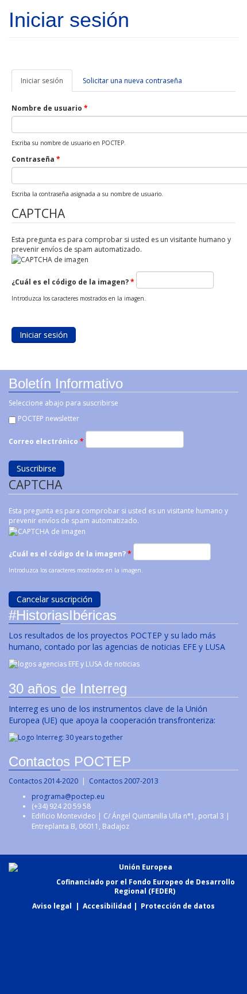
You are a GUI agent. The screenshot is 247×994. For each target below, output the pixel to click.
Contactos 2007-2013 (124, 781)
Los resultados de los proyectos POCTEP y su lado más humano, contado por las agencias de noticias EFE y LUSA (117, 641)
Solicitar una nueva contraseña (132, 80)
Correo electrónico (46, 441)
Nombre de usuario (49, 108)
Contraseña (35, 159)
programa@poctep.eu (68, 796)
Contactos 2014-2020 (43, 781)
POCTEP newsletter (48, 418)
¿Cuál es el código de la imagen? (72, 282)
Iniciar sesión (46, 84)
